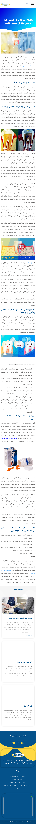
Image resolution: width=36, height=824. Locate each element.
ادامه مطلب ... (29, 635)
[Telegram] (13, 743)
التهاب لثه (30, 263)
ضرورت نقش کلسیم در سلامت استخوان (20, 618)
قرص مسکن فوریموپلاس (9, 438)
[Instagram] (18, 743)
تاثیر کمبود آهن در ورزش (25, 662)
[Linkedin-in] (22, 743)
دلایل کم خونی (28, 706)
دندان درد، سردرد (26, 66)
